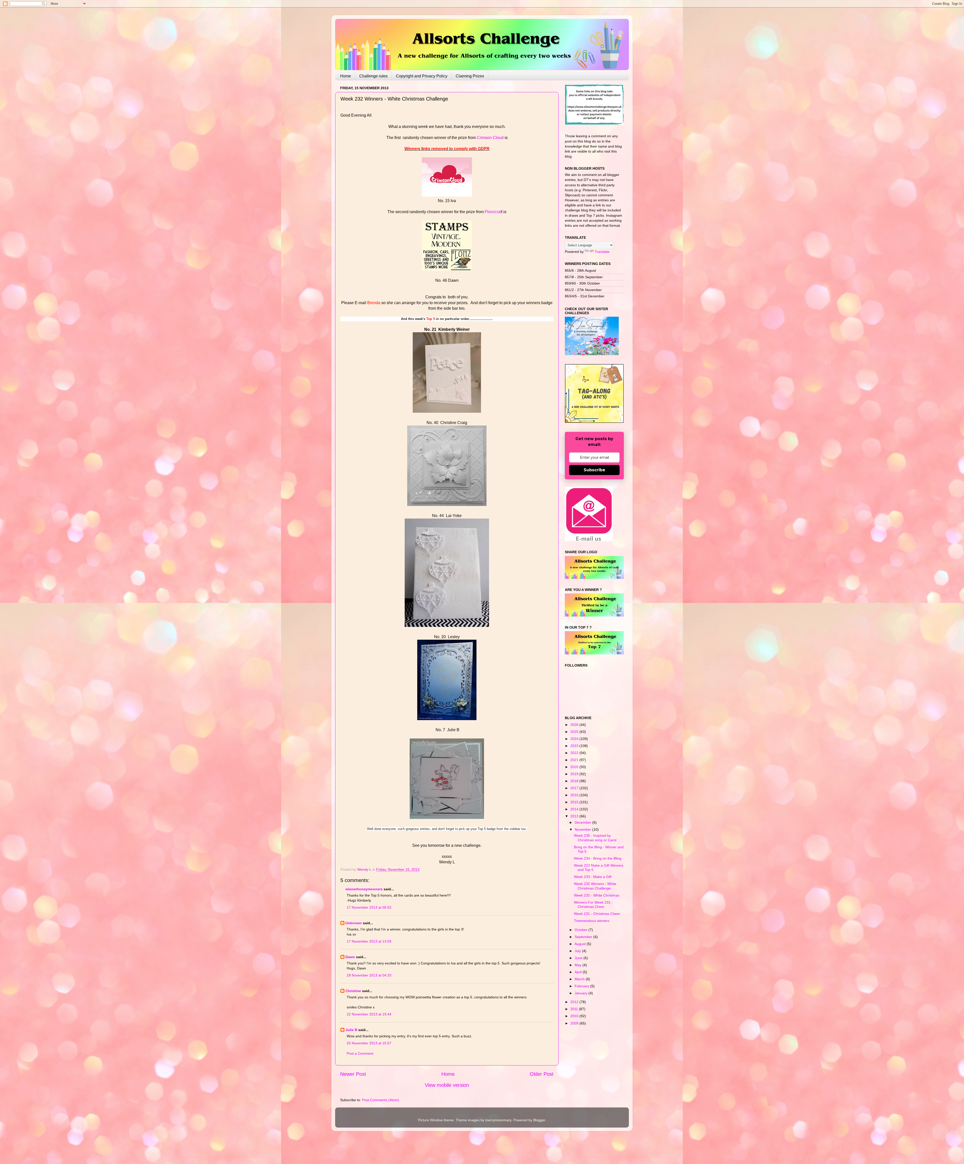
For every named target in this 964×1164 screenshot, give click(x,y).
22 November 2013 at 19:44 (369, 1014)
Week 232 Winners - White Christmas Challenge (595, 886)
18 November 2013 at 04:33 (369, 975)
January (581, 993)
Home (345, 76)
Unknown (353, 923)
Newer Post (353, 1074)
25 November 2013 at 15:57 (369, 1043)
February (582, 986)
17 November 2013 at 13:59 (369, 941)
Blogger (539, 1120)
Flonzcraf (492, 212)
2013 (574, 816)
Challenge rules (373, 76)
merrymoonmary (498, 1120)
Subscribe (594, 470)
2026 (574, 725)
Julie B (351, 1030)
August (581, 944)
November (583, 829)
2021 (574, 760)
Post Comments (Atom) (380, 1100)
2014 (574, 809)
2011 (574, 1009)
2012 (574, 1002)
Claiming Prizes (470, 76)
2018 (574, 781)
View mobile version (447, 1085)
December (583, 822)
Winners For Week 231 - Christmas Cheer (593, 904)
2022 (574, 753)
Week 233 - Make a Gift (593, 877)
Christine (353, 991)
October (581, 930)
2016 (574, 795)
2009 (574, 1023)
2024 (574, 739)
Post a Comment (360, 1053)
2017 (574, 788)
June (579, 958)
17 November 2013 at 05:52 (369, 907)
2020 (574, 767)
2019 (574, 774)
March (580, 979)
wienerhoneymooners (364, 889)
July (578, 951)
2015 (574, 802)
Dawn (350, 957)
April (579, 972)
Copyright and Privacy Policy (421, 76)
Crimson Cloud (490, 137)
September (584, 937)
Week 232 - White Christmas (596, 895)
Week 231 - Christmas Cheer (597, 914)
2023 (574, 746)
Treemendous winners (591, 921)
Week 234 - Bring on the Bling (597, 858)
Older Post (542, 1074)
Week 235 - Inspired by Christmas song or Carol (595, 837)
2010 (574, 1016)
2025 (574, 732)
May (578, 965)
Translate (602, 252)
